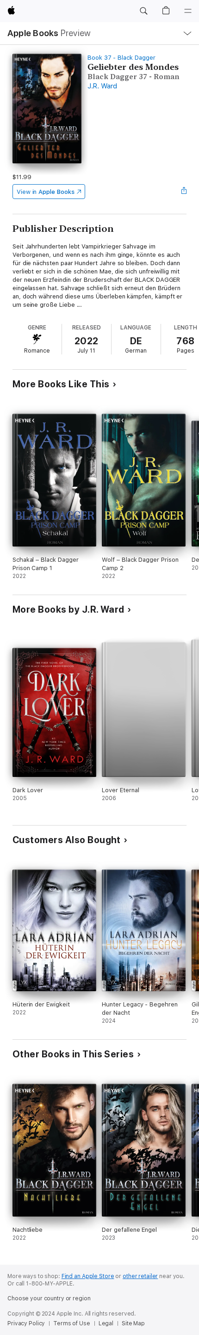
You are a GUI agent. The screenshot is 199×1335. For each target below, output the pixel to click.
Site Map (133, 1323)
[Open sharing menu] (183, 191)
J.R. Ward (102, 86)
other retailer (140, 1276)
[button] (143, 11)
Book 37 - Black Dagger (121, 57)
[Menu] (188, 11)
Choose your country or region (49, 1298)
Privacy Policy (26, 1323)
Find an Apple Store (88, 1276)
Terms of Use (71, 1323)
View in (46, 191)
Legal (106, 1323)
